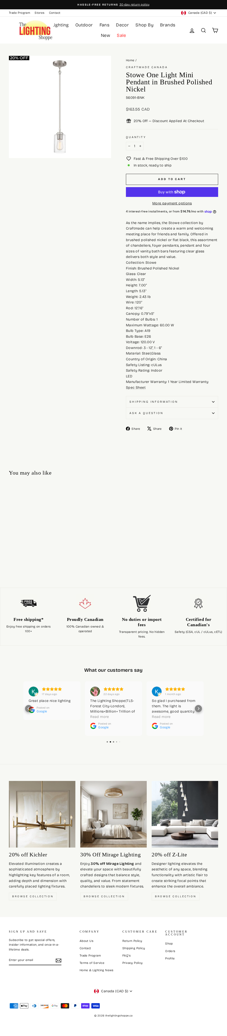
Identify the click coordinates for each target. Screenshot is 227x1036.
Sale (121, 35)
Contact (55, 13)
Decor (122, 25)
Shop (169, 943)
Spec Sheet (136, 387)
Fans (105, 25)
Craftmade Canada (147, 67)
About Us (86, 941)
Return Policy (132, 941)
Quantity (136, 137)
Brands (167, 25)
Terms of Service (92, 963)
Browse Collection (32, 896)
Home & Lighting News (97, 970)
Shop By (144, 25)
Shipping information (153, 401)
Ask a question (146, 413)
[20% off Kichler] (42, 814)
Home (130, 60)
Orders (170, 951)
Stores (39, 13)
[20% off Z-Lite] (185, 814)
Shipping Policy (133, 948)
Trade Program (19, 13)
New (105, 35)
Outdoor (84, 25)
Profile (170, 958)
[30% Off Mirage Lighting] (113, 814)
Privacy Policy (132, 963)
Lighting (60, 25)
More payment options (172, 203)
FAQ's (126, 955)
